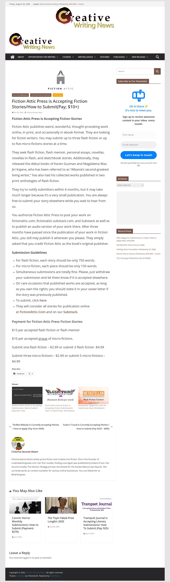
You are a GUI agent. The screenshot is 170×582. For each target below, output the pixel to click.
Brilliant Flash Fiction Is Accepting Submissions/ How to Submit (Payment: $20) (27, 408)
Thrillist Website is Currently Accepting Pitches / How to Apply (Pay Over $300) (35, 426)
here (43, 300)
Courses (67, 57)
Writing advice (85, 57)
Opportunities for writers (41, 57)
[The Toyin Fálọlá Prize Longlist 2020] (61, 498)
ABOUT (21, 57)
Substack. (70, 312)
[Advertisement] (138, 208)
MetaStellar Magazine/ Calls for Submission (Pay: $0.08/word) (92, 406)
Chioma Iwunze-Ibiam (34, 112)
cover (92, 289)
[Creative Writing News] (85, 8)
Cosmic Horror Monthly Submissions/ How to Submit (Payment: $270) (25, 524)
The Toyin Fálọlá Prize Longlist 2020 (61, 519)
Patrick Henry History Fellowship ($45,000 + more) (62, 5)
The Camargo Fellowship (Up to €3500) (133, 258)
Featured (104, 57)
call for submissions (20, 95)
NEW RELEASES (138, 57)
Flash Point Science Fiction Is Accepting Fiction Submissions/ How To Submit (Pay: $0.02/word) (59, 408)
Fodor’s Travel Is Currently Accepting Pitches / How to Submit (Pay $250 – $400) (86, 426)
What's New (58, 95)
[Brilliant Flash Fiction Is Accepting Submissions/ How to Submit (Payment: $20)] (27, 395)
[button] (56, 57)
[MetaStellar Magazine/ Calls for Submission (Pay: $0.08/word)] (93, 395)
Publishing (119, 57)
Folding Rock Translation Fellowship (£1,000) (136, 249)
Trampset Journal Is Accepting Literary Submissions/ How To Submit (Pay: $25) (95, 523)
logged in (27, 557)
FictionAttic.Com (32, 312)
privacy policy (145, 163)
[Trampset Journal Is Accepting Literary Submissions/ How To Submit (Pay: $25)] (96, 498)
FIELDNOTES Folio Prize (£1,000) (130, 245)
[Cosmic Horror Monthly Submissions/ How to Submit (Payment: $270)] (25, 498)
